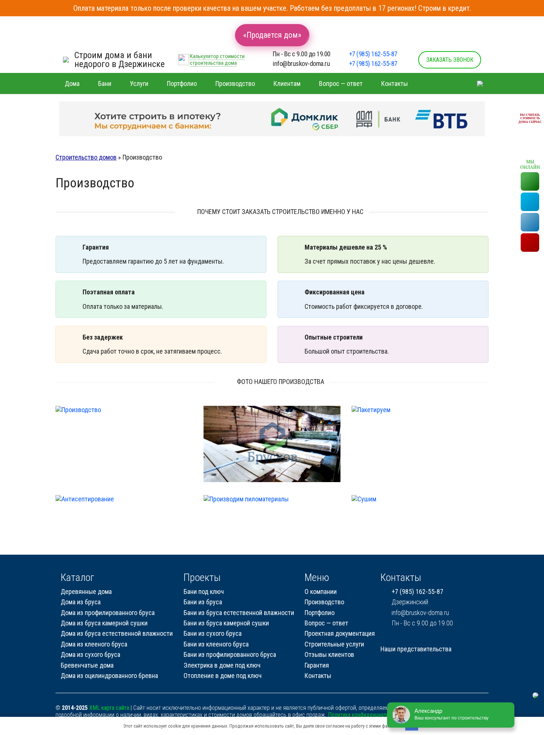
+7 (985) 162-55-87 (373, 54)
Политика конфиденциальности (365, 714)
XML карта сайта (109, 707)
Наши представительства (415, 649)
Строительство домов (86, 157)
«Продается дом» (272, 35)
